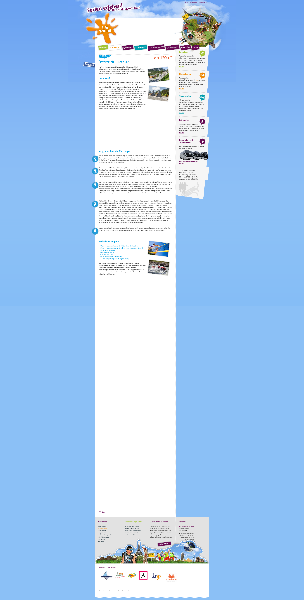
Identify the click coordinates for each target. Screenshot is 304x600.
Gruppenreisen (140, 47)
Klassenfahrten (115, 47)
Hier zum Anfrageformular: (188, 161)
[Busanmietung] (202, 145)
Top (101, 513)
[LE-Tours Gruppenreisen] (202, 101)
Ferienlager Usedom (131, 533)
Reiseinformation (172, 47)
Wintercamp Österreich (132, 535)
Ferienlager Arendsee (131, 526)
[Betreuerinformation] (202, 125)
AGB (186, 3)
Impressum (193, 3)
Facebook (89, 65)
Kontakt (195, 47)
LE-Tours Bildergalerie (156, 47)
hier (197, 80)
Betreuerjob (185, 47)
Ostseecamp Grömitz (131, 528)
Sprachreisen (128, 47)
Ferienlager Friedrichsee (132, 530)
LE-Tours (102, 28)
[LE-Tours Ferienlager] (202, 57)
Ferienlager (103, 47)
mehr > (181, 67)
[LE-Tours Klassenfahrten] (202, 79)
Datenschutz (203, 3)
